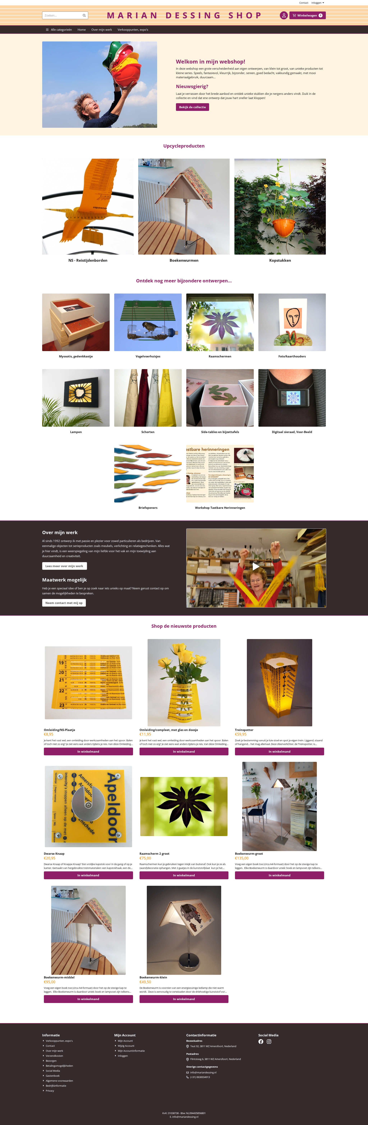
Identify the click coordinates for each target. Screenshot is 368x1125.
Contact (303, 2)
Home (82, 29)
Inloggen (316, 2)
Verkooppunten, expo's (133, 29)
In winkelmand (88, 751)
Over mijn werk (101, 29)
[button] (284, 15)
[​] (260, 1041)
